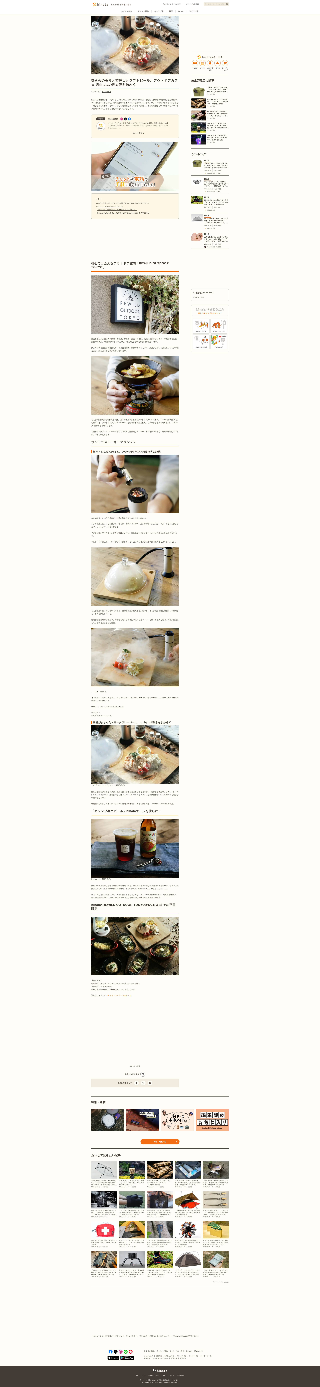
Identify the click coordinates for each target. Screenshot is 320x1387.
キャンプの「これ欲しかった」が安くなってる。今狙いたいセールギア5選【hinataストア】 (217, 126)
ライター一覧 (193, 1356)
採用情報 (174, 1358)
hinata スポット (168, 1375)
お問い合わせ (169, 1356)
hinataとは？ (148, 1356)
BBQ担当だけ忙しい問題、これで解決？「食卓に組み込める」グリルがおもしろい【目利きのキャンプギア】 (217, 114)
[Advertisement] (112, 240)
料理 (171, 11)
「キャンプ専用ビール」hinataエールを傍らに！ (117, 210)
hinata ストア (141, 1375)
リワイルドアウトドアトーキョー (117, 995)
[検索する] (227, 4)
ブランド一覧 (181, 1356)
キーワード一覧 (205, 1356)
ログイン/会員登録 (192, 4)
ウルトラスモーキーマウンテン (110, 206)
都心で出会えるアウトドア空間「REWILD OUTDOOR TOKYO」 (124, 203)
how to (181, 11)
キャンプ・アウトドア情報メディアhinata (107, 1336)
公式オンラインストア (173, 4)
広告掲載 (159, 1356)
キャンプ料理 (106, 92)
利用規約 (147, 1358)
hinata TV (180, 1375)
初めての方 (194, 11)
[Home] (112, 5)
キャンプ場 (159, 11)
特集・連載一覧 (160, 1142)
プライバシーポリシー (160, 1358)
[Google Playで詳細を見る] (127, 1358)
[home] (160, 1371)
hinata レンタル (154, 1375)
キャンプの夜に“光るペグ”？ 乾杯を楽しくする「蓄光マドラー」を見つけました (217, 138)
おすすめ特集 (126, 11)
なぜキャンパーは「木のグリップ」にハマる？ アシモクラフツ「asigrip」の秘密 (217, 102)
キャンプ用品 (143, 11)
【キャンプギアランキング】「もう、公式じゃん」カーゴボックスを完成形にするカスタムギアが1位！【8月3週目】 (217, 90)
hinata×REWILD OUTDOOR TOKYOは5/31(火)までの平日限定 (123, 213)
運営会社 (183, 1358)
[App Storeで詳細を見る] (113, 1358)
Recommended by (218, 1282)
